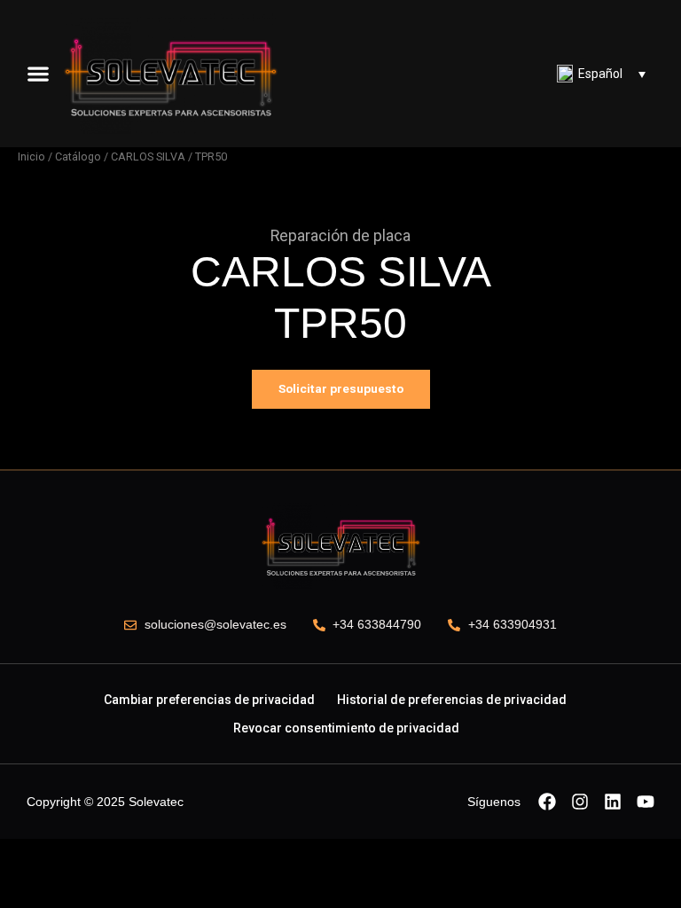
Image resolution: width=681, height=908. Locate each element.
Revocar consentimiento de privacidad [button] (346, 728)
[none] (601, 73)
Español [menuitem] (600, 74)
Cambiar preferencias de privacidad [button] (209, 700)
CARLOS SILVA (148, 156)
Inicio (31, 156)
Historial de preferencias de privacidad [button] (452, 700)
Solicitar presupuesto (340, 388)
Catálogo (78, 156)
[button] (38, 73)
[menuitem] (601, 73)
